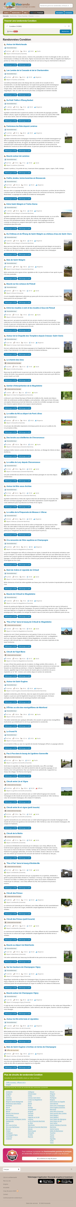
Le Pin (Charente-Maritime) (36, 1121)
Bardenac (9, 1105)
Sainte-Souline (54, 1129)
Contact (5, 1194)
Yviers (52, 1143)
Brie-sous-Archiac (11, 1125)
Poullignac (53, 1098)
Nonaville (31, 1133)
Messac (30, 1129)
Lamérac (30, 1119)
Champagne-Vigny (12, 1135)
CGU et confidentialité (10, 1177)
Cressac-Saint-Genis (34, 1098)
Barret (8, 1107)
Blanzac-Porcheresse (12, 1113)
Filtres (13, 31)
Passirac (30, 1137)
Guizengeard (32, 1109)
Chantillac (9, 1137)
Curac (30, 1102)
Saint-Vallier (53, 1123)
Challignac (9, 1133)
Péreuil (52, 1092)
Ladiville (30, 1115)
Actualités (6, 1187)
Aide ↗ (26, 13)
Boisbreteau (10, 1115)
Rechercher (65, 31)
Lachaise (30, 1113)
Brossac (8, 1129)
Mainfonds (31, 1125)
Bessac (8, 1111)
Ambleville (9, 1092)
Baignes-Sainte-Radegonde (14, 1102)
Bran (7, 1123)
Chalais (8, 1131)
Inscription (59, 13)
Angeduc (9, 1094)
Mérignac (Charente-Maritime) (37, 1127)
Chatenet (9, 1139)
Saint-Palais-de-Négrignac (58, 1119)
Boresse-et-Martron (12, 1117)
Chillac (30, 1096)
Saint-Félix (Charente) (56, 1111)
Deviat (30, 1103)
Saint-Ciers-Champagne (57, 1105)
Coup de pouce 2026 (9, 1191)
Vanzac (52, 1137)
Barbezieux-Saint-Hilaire (13, 1103)
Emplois (5, 1184)
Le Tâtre (30, 1123)
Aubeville (9, 1100)
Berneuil (8, 1109)
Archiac (8, 1096)
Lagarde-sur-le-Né (33, 1117)
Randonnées (16, 13)
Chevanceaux (32, 1094)
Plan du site (7, 1181)
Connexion (68, 13)
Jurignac (30, 1111)
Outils (6, 13)
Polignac (52, 1094)
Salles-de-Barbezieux (56, 1131)
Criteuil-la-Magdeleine (35, 1100)
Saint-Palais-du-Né (56, 1121)
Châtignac (31, 1092)
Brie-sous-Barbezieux (12, 1127)
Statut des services (32, 1203)
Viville (52, 1141)
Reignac (52, 1100)
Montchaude (32, 1131)
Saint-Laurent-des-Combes (58, 1113)
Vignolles (53, 1139)
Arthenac (9, 1098)
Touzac (52, 1135)
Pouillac (52, 1096)
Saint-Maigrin (54, 1115)
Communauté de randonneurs (12, 1198)
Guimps (30, 1107)
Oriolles (30, 1135)
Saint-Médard (54, 1117)
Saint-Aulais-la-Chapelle (57, 1102)
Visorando (6, 16)
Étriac (30, 1105)
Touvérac (53, 1133)
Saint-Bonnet (54, 1103)
